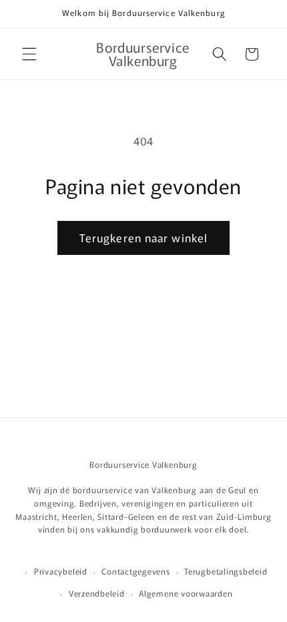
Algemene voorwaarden (185, 593)
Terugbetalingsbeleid (225, 571)
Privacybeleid (60, 571)
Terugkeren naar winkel (143, 238)
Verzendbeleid (97, 593)
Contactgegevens (135, 571)
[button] (29, 54)
